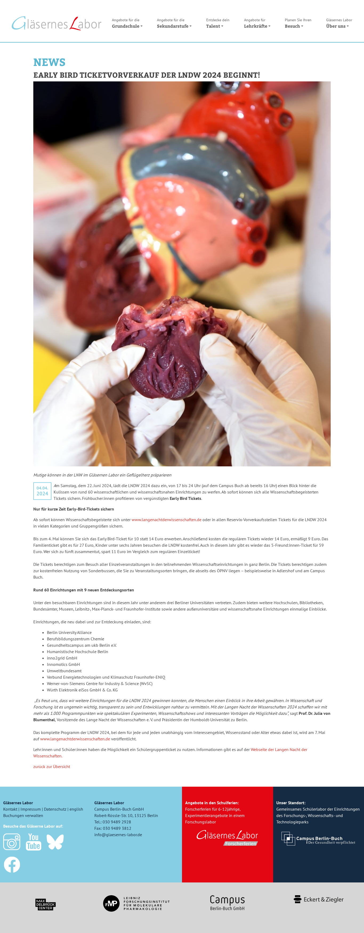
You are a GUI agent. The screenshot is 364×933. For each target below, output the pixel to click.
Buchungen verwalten (23, 815)
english (76, 809)
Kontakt (10, 809)
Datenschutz (55, 809)
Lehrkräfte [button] (255, 23)
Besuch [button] (298, 23)
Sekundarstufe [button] (172, 23)
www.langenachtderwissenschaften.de (166, 519)
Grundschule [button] (125, 23)
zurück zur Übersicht (51, 766)
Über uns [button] (339, 23)
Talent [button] (217, 23)
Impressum (31, 809)
